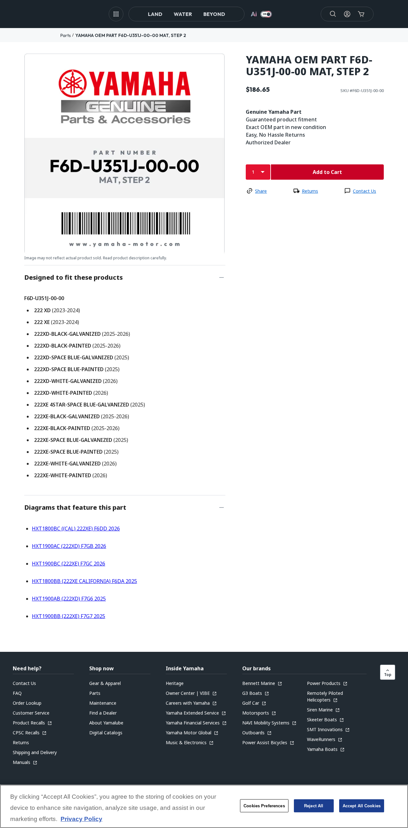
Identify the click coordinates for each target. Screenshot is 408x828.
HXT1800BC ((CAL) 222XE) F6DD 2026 (76, 528)
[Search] (333, 14)
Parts (65, 35)
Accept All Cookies (362, 805)
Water (183, 14)
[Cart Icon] (361, 14)
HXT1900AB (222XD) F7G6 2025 (69, 598)
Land (155, 14)
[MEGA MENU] (116, 14)
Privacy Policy (81, 819)
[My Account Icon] (347, 14)
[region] (204, 806)
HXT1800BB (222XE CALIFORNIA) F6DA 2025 (84, 581)
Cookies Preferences (264, 805)
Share (261, 191)
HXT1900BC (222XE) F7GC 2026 (68, 563)
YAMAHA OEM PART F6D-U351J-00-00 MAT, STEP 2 (130, 35)
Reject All (313, 805)
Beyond (214, 14)
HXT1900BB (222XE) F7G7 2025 (68, 616)
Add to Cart (327, 172)
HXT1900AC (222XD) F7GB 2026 (69, 546)
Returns (310, 191)
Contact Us (364, 191)
